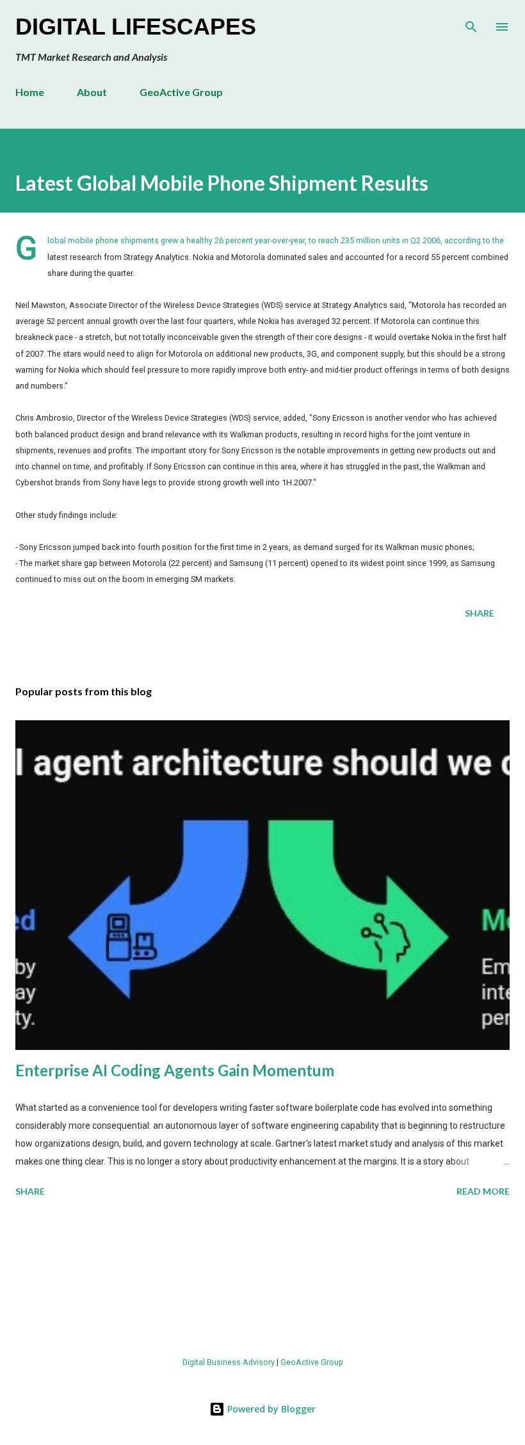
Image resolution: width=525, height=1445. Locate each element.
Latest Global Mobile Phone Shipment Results (221, 182)
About (92, 92)
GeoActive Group (181, 92)
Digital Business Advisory (228, 1362)
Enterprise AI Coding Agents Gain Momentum (174, 1070)
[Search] (471, 23)
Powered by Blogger (270, 1409)
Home (29, 92)
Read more (483, 1191)
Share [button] (479, 613)
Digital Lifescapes (135, 26)
